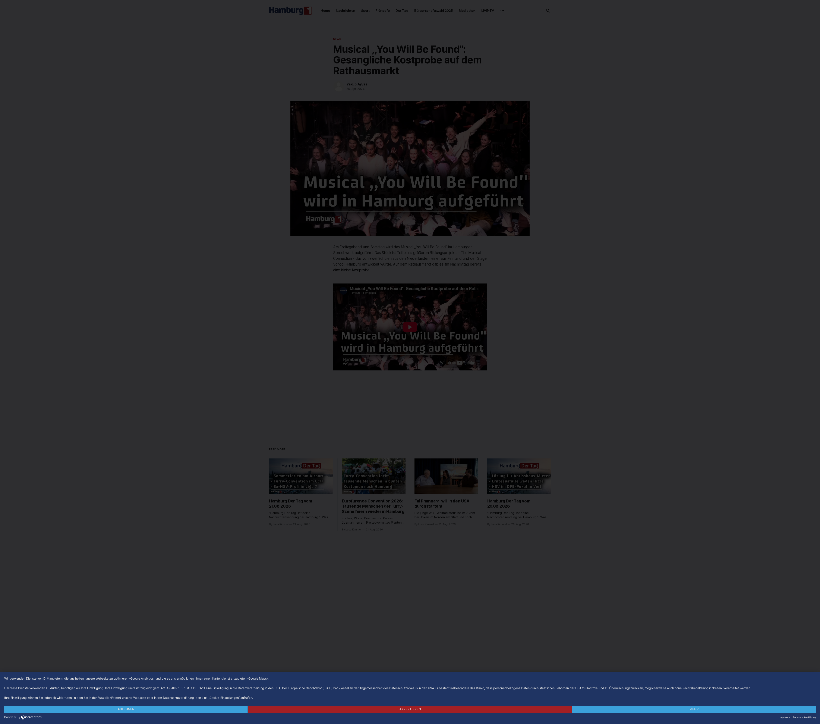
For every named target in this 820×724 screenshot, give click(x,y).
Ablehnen (126, 709)
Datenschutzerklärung (804, 717)
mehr (694, 709)
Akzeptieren (410, 709)
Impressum (785, 717)
